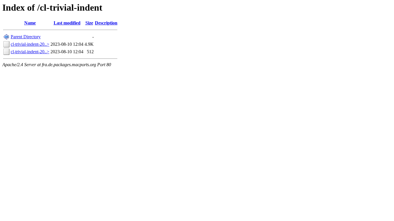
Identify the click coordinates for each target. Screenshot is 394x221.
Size (89, 22)
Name (30, 22)
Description (106, 22)
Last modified (67, 22)
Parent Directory (26, 36)
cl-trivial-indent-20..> (30, 44)
